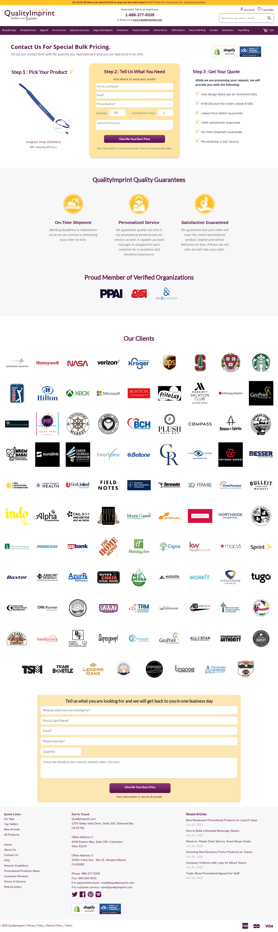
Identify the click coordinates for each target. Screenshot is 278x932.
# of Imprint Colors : (144, 113)
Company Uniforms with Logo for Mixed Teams (216, 862)
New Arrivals (12, 829)
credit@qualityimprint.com (117, 882)
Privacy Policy (35, 925)
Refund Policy (54, 925)
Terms (68, 925)
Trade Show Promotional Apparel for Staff (212, 873)
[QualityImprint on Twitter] (75, 895)
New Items (228, 30)
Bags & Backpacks (103, 30)
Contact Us (11, 855)
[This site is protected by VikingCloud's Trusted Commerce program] (250, 51)
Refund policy (13, 886)
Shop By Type (9, 30)
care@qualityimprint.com (147, 20)
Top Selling (243, 30)
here (168, 148)
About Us (10, 849)
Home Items (160, 30)
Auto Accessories (79, 30)
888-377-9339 (91, 873)
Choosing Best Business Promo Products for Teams (219, 852)
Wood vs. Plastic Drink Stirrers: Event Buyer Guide (218, 841)
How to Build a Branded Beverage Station (212, 830)
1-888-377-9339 (139, 15)
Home (8, 844)
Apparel (44, 30)
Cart (271, 30)
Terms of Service (15, 881)
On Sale (213, 30)
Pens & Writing (197, 30)
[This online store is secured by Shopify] (225, 51)
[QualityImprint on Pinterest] (91, 895)
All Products (11, 834)
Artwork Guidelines (16, 865)
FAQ (7, 860)
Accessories (59, 30)
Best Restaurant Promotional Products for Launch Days (221, 820)
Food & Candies (141, 30)
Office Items (178, 30)
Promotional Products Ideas (22, 871)
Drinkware (122, 30)
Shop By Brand (28, 30)
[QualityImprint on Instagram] (98, 895)
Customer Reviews (16, 876)
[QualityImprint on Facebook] (83, 895)
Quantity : (102, 113)
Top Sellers (11, 824)
